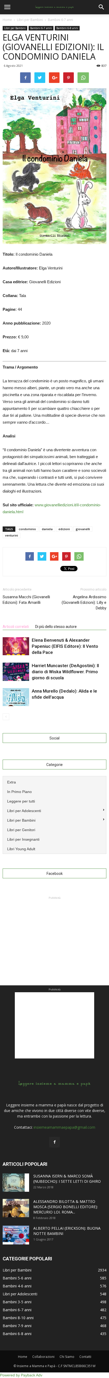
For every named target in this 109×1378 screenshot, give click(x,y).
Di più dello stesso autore (56, 626)
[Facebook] (54, 1142)
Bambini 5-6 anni (17, 1277)
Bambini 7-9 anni (17, 1325)
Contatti (85, 1356)
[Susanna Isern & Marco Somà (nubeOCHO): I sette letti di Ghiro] (16, 1182)
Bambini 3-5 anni (17, 1301)
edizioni (64, 529)
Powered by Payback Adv (21, 1375)
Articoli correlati (16, 626)
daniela (47, 529)
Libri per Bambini (15, 28)
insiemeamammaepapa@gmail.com (64, 1127)
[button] (101, 7)
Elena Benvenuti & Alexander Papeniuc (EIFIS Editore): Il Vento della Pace (65, 646)
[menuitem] (54, 781)
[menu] (54, 815)
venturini (11, 535)
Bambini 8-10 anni (18, 1317)
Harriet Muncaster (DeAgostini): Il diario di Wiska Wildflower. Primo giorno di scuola (65, 671)
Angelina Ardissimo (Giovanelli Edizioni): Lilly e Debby (84, 602)
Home (7, 19)
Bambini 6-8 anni (67, 28)
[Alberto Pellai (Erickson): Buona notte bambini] (16, 1235)
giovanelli (83, 529)
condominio (27, 529)
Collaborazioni (43, 1356)
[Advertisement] (54, 934)
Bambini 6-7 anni (41, 28)
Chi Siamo (67, 1356)
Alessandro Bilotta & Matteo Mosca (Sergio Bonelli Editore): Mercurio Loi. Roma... (65, 1207)
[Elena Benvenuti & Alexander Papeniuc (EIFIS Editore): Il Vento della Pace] (16, 646)
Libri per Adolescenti (20, 1293)
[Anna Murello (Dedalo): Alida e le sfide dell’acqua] (16, 697)
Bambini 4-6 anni (17, 1285)
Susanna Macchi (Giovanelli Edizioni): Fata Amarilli (26, 600)
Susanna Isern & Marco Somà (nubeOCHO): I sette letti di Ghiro (67, 1178)
